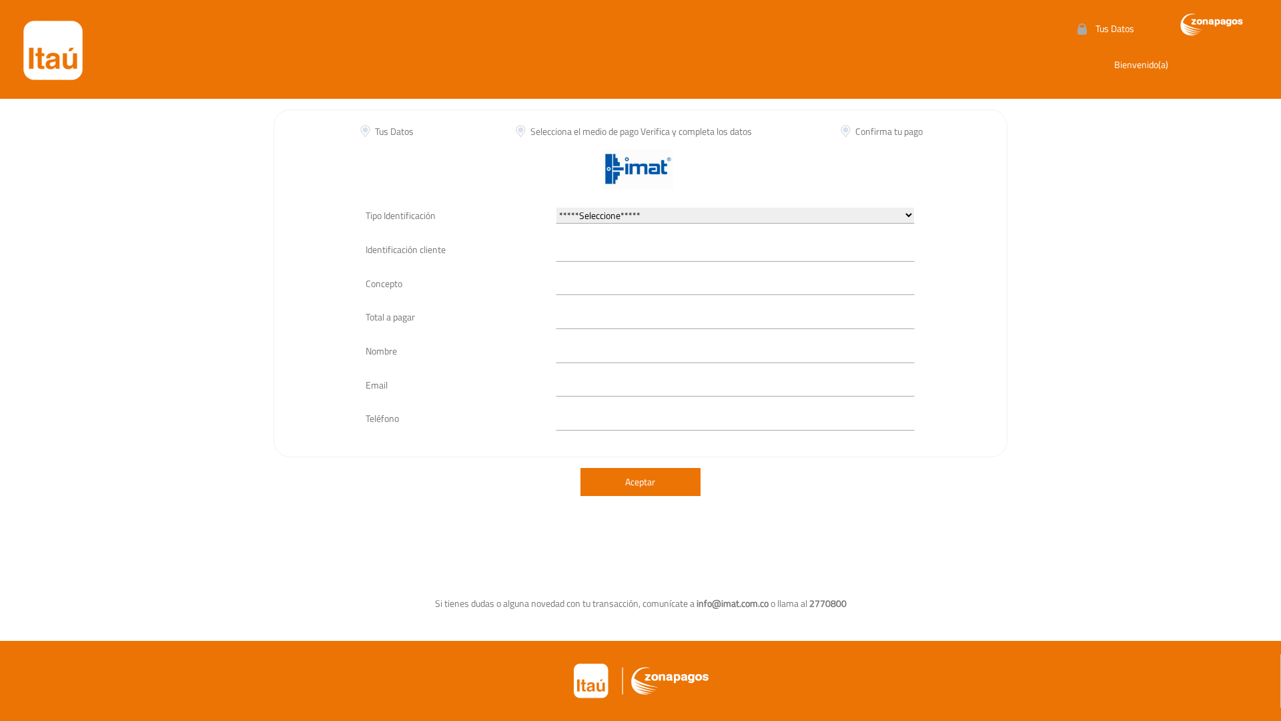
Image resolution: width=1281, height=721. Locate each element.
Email (377, 385)
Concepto (384, 283)
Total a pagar (390, 317)
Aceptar (640, 482)
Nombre (381, 351)
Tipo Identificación (401, 215)
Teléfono (382, 418)
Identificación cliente (406, 249)
